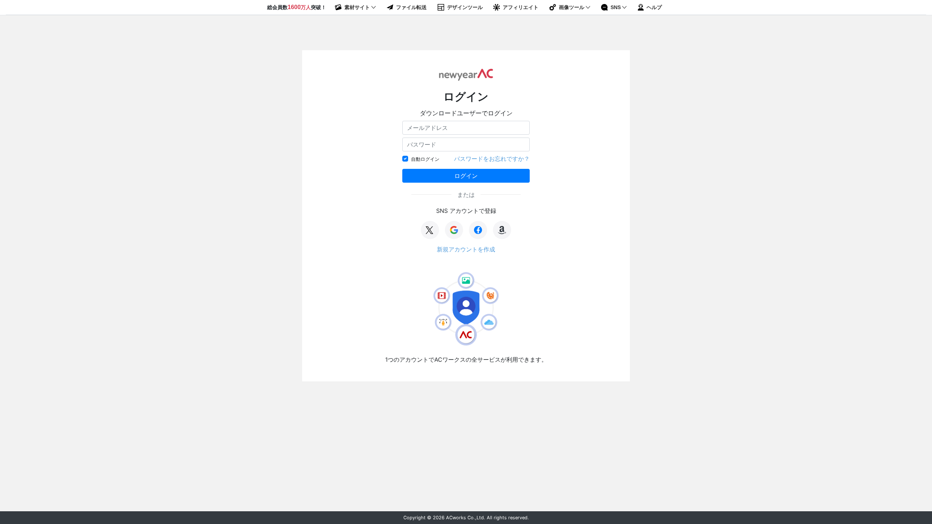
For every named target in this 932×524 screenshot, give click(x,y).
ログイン (466, 175)
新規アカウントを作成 (466, 249)
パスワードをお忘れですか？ (492, 158)
